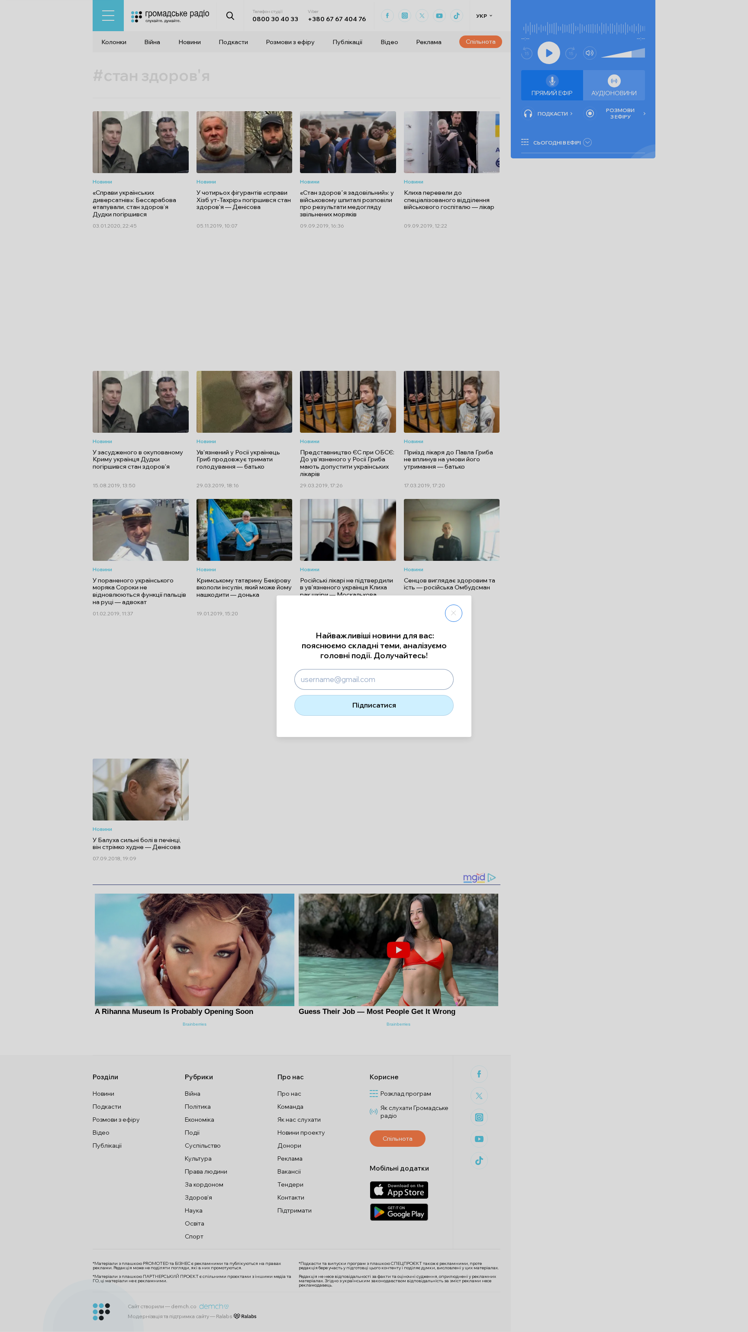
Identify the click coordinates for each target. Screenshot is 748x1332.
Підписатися (374, 705)
